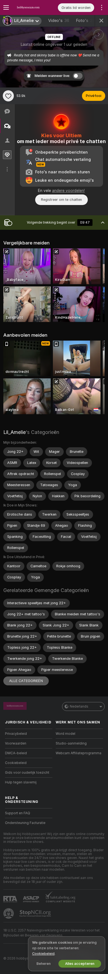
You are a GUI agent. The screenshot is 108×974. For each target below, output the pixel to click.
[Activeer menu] (6, 7)
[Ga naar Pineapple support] (9, 913)
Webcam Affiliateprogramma (78, 753)
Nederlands (79, 706)
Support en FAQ (17, 813)
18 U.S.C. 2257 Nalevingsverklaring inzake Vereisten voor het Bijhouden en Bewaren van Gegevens (51, 932)
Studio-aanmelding (71, 743)
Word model (65, 734)
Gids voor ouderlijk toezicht (27, 773)
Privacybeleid (16, 734)
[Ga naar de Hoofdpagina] (33, 7)
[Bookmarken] (8, 95)
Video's (58, 20)
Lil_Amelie (14, 432)
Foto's (86, 20)
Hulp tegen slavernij (21, 782)
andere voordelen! (68, 190)
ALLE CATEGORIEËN (26, 681)
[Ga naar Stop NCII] (35, 913)
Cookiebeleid (16, 763)
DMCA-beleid (16, 753)
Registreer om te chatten (61, 200)
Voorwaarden (15, 743)
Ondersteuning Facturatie (25, 823)
